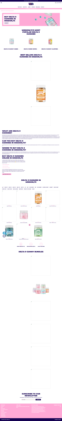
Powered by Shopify (58, 419)
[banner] (31, 1)
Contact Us (2, 406)
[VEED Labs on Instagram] (60, 407)
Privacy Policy (3, 414)
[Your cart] (60, 2)
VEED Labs (8, 419)
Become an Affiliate (3, 412)
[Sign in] (57, 2)
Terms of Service (3, 416)
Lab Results (2, 411)
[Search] (59, 2)
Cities (2, 407)
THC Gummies (3, 408)
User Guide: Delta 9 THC (4, 409)
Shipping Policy (3, 415)
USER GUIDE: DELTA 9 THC (7, 174)
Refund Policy (3, 413)
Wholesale (2, 410)
